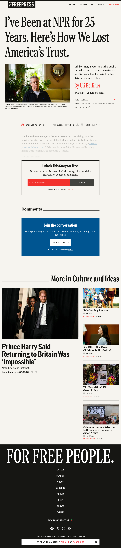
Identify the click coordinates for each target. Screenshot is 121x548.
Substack (82, 536)
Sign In (101, 4)
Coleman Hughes (89, 438)
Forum (72, 4)
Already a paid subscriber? (60, 249)
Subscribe (114, 4)
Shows (60, 506)
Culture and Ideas (95, 93)
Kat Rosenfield (88, 316)
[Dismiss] (96, 542)
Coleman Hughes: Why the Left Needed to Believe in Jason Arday (99, 429)
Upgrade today (60, 242)
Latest (60, 470)
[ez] (3, 5)
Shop (60, 500)
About (60, 482)
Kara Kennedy (9, 372)
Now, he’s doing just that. (16, 367)
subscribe (78, 542)
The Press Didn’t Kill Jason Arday (95, 388)
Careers (60, 488)
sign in (65, 542)
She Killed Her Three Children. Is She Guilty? (97, 349)
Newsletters (86, 4)
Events (61, 512)
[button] (58, 125)
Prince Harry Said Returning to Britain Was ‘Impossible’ (35, 353)
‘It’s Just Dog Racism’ (95, 310)
